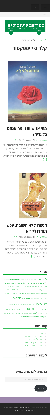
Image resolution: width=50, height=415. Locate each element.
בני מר (27, 283)
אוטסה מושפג (24, 280)
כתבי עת (40, 286)
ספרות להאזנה (30, 304)
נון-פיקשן (43, 289)
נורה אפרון (27, 290)
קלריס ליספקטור (38, 317)
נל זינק (17, 290)
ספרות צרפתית (15, 309)
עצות (30, 313)
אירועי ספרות (42, 283)
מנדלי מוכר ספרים (10, 286)
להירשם (41, 388)
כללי (42, 333)
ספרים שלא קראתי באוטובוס (33, 342)
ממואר (17, 286)
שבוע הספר (26, 317)
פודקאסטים (25, 313)
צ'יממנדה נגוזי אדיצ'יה (9, 313)
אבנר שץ (31, 280)
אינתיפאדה (7, 280)
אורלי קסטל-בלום (15, 280)
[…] (45, 159)
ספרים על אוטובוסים (36, 339)
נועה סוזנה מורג (35, 290)
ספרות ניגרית (15, 304)
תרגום (20, 316)
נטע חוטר (21, 290)
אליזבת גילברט (33, 283)
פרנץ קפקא (19, 313)
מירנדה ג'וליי (23, 286)
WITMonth (40, 279)
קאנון (45, 316)
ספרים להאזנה (37, 313)
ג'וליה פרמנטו (21, 283)
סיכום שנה (10, 289)
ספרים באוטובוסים (20, 407)
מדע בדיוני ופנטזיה (32, 286)
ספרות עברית (30, 309)
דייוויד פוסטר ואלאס (12, 283)
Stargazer (19, 410)
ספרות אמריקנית (20, 293)
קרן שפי (31, 317)
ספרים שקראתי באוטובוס (34, 345)
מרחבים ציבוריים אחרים (34, 336)
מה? (45, 7)
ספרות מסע (23, 304)
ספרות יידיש (26, 299)
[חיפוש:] (25, 14)
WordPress (30, 410)
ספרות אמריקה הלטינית (38, 294)
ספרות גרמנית (35, 299)
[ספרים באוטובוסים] (25, 27)
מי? (35, 7)
